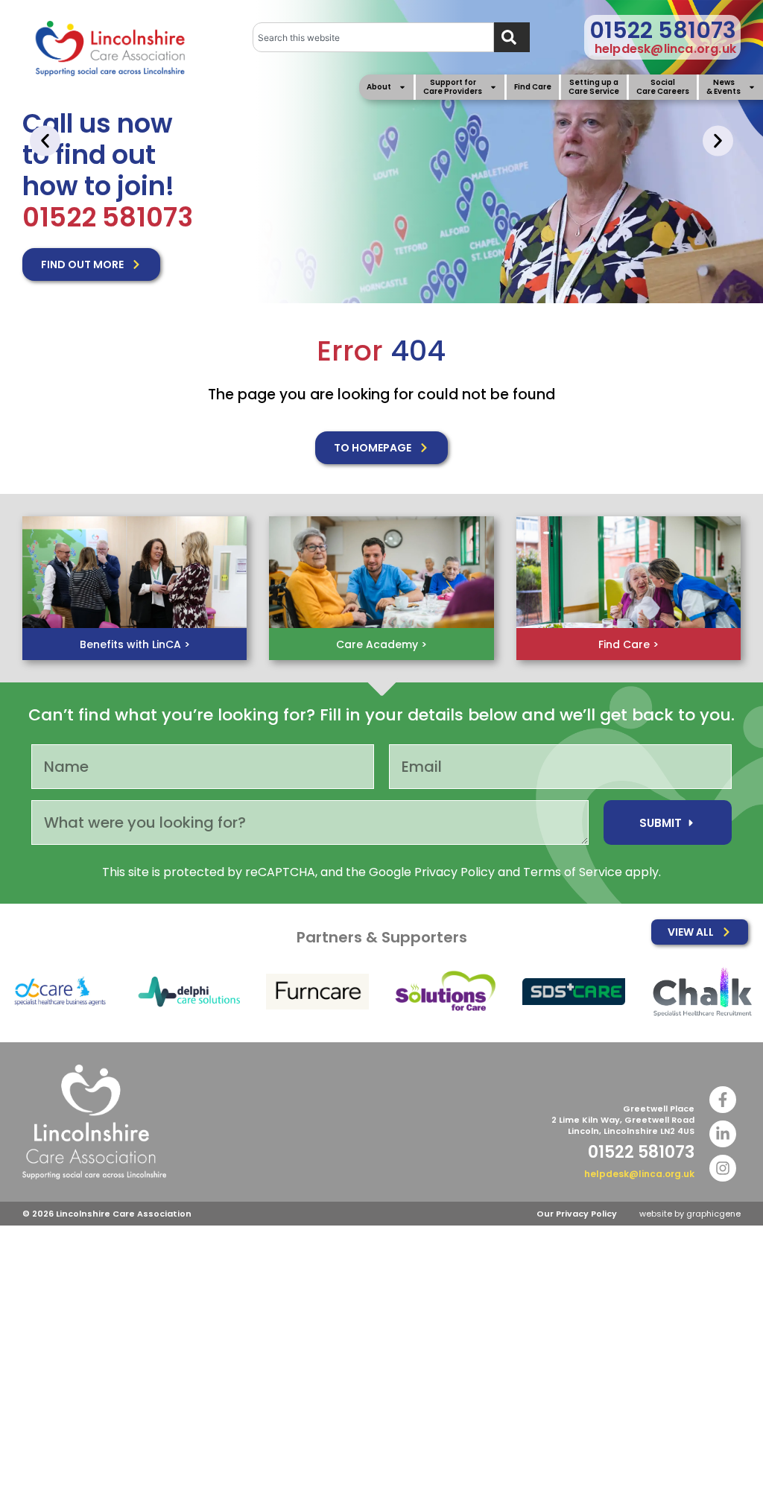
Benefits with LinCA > (135, 644)
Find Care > (628, 644)
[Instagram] (722, 1168)
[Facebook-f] (722, 1099)
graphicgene (713, 1214)
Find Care (532, 86)
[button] (45, 140)
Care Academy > (381, 644)
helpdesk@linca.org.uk (665, 48)
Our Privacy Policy (576, 1214)
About (379, 86)
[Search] (512, 37)
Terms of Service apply (591, 872)
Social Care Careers (662, 87)
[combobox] (374, 37)
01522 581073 (662, 30)
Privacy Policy (454, 872)
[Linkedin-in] (722, 1133)
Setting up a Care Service (594, 87)
